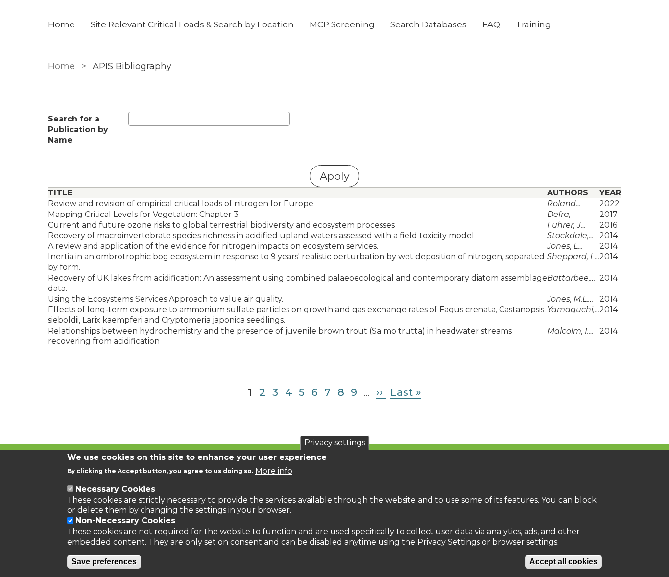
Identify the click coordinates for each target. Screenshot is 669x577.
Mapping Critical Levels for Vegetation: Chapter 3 (143, 214)
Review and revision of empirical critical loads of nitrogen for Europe (180, 203)
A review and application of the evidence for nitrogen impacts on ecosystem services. (213, 246)
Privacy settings (334, 442)
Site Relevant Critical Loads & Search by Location (192, 24)
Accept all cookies (563, 562)
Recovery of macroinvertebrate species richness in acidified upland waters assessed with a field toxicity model (261, 235)
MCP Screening (342, 24)
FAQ (491, 24)
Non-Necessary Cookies (125, 521)
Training (533, 24)
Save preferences (104, 562)
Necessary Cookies (115, 489)
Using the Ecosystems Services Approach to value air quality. (165, 299)
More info (273, 470)
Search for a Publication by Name (78, 129)
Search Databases (428, 24)
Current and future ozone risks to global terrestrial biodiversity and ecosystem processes (221, 225)
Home (61, 24)
